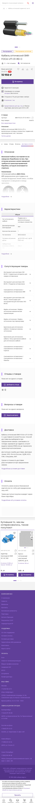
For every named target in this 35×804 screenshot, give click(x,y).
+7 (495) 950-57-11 (6, 689)
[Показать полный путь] (4, 8)
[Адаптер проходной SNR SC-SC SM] (9, 539)
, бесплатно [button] (11, 93)
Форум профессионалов (9, 664)
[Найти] (28, 3)
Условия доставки (7, 639)
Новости (4, 601)
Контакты (4, 608)
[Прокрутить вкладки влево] (2, 144)
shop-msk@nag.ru (7, 692)
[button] (17, 28)
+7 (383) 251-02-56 (6, 742)
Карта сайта (5, 649)
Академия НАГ (6, 667)
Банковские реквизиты (9, 611)
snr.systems (5, 674)
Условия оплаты (6, 636)
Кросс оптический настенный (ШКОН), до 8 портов (23, 557)
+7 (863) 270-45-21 (6, 729)
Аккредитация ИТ (7, 624)
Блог (2, 657)
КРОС (3, 670)
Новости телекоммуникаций (11, 661)
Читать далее (6, 136)
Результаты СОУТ (7, 620)
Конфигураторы (6, 677)
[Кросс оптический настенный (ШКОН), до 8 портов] (26, 539)
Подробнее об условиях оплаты (13, 500)
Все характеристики (8, 123)
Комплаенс (5, 645)
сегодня (7, 93)
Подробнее (5, 197)
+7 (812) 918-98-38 (6, 755)
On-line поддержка (7, 633)
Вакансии (4, 604)
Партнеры (4, 614)
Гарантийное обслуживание (11, 642)
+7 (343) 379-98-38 (6, 713)
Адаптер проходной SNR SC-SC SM (7, 556)
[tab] (11, 144)
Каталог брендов (7, 617)
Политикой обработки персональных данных (16, 789)
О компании (5, 598)
